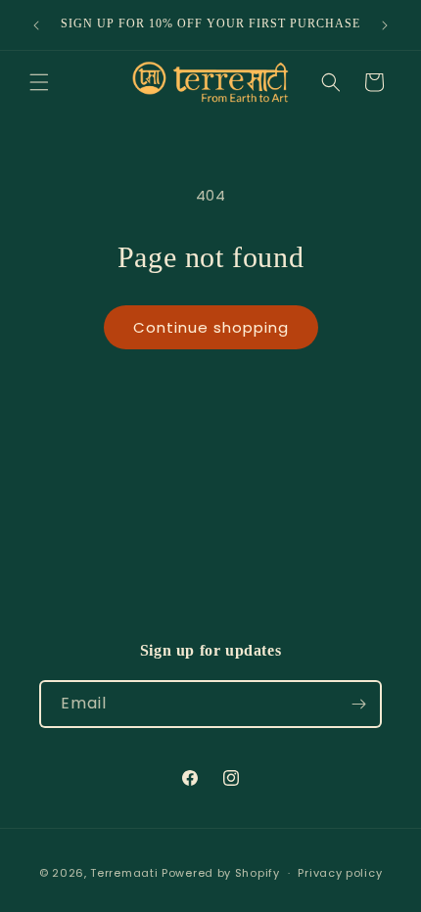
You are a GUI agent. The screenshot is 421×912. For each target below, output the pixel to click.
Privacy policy (340, 873)
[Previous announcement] (36, 25)
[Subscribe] (358, 704)
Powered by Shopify (221, 873)
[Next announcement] (384, 25)
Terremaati (126, 873)
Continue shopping (211, 327)
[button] (39, 82)
